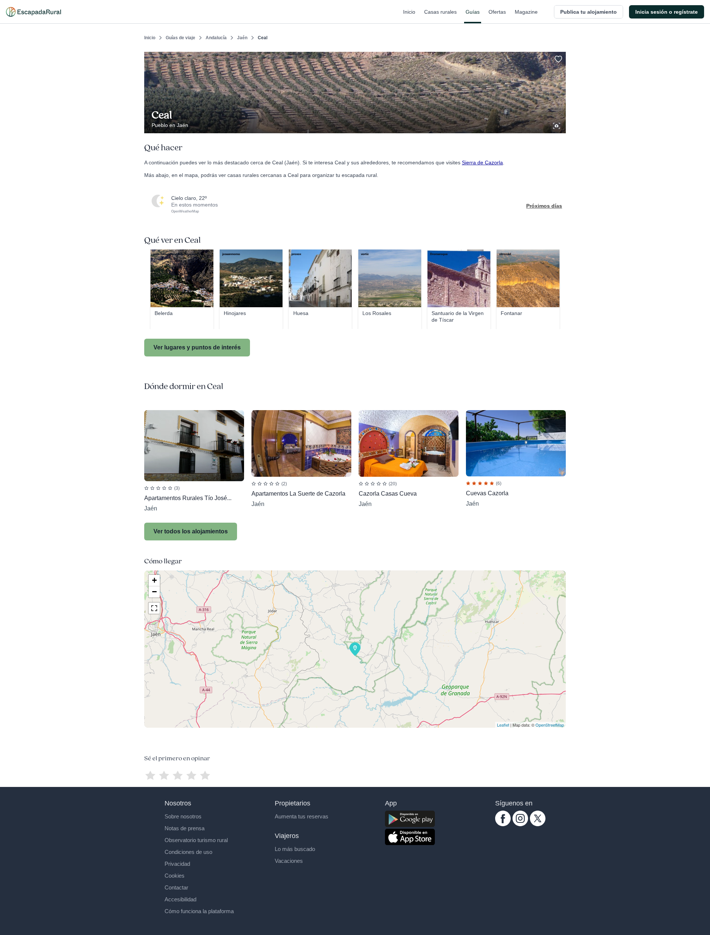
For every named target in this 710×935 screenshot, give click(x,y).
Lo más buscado (295, 849)
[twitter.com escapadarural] (537, 824)
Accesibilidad (180, 899)
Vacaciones (289, 861)
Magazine (526, 12)
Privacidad (177, 864)
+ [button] (154, 580)
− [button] (154, 591)
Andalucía (216, 37)
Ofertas (497, 12)
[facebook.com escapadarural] (503, 824)
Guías (473, 12)
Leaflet (503, 725)
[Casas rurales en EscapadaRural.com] (33, 12)
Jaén (242, 37)
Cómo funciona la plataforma (199, 911)
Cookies (175, 875)
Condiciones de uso (188, 852)
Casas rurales (440, 12)
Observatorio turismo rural (196, 840)
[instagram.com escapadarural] (520, 824)
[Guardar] (557, 57)
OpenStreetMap (549, 725)
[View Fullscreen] (154, 608)
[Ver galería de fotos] (557, 125)
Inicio (409, 12)
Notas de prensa (184, 828)
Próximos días (544, 206)
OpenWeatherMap (185, 211)
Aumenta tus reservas (301, 816)
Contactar (176, 887)
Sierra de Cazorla (482, 162)
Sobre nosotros (183, 816)
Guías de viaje (180, 37)
